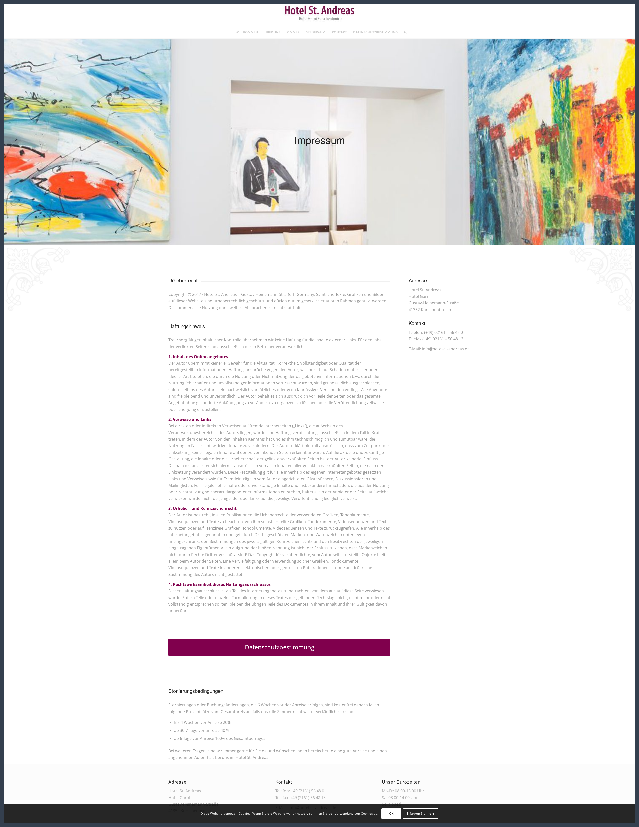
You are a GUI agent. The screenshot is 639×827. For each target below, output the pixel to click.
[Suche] (404, 32)
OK (391, 813)
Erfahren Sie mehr (421, 813)
